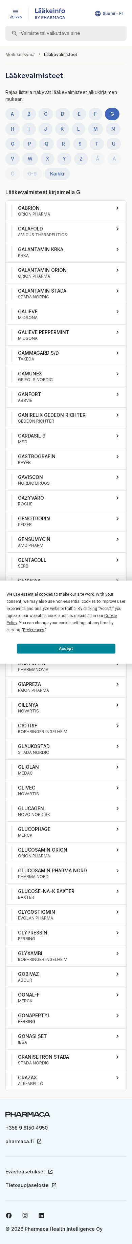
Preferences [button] (33, 629)
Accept (66, 648)
